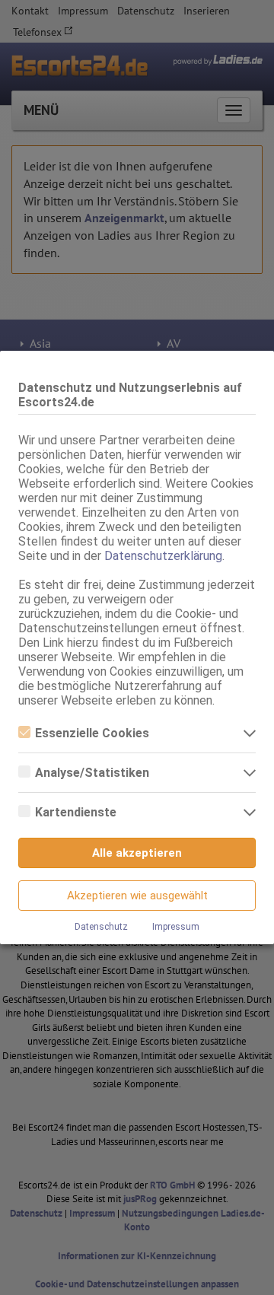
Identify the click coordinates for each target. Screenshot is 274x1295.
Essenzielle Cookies (92, 733)
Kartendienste (75, 812)
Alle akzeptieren (137, 853)
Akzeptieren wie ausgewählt (137, 895)
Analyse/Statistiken (92, 772)
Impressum (175, 926)
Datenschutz (101, 926)
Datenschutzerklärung (163, 556)
